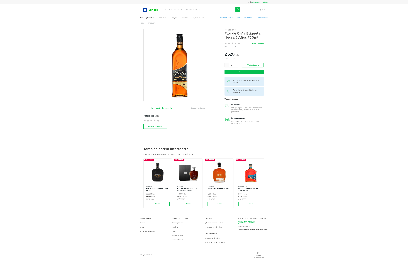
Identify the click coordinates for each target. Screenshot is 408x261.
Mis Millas (208, 218)
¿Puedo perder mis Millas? (213, 227)
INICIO (143, 23)
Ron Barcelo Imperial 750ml (219, 188)
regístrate (265, 2)
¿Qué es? (142, 223)
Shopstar (184, 18)
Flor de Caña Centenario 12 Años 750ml (249, 189)
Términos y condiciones (147, 231)
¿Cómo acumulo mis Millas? (214, 223)
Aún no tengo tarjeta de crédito (215, 242)
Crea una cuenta (211, 234)
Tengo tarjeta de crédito (212, 238)
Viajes (174, 18)
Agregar (157, 204)
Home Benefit (263, 18)
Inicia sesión (256, 2)
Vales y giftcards (177, 223)
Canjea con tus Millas (180, 218)
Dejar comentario (257, 43)
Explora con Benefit (245, 18)
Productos (175, 227)
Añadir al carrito (253, 65)
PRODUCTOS (152, 23)
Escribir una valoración (155, 126)
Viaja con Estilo (226, 18)
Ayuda (142, 227)
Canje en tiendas (198, 18)
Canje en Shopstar (178, 240)
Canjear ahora (244, 72)
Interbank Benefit (146, 218)
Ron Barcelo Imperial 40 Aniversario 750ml (187, 189)
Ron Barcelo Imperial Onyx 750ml (157, 189)
